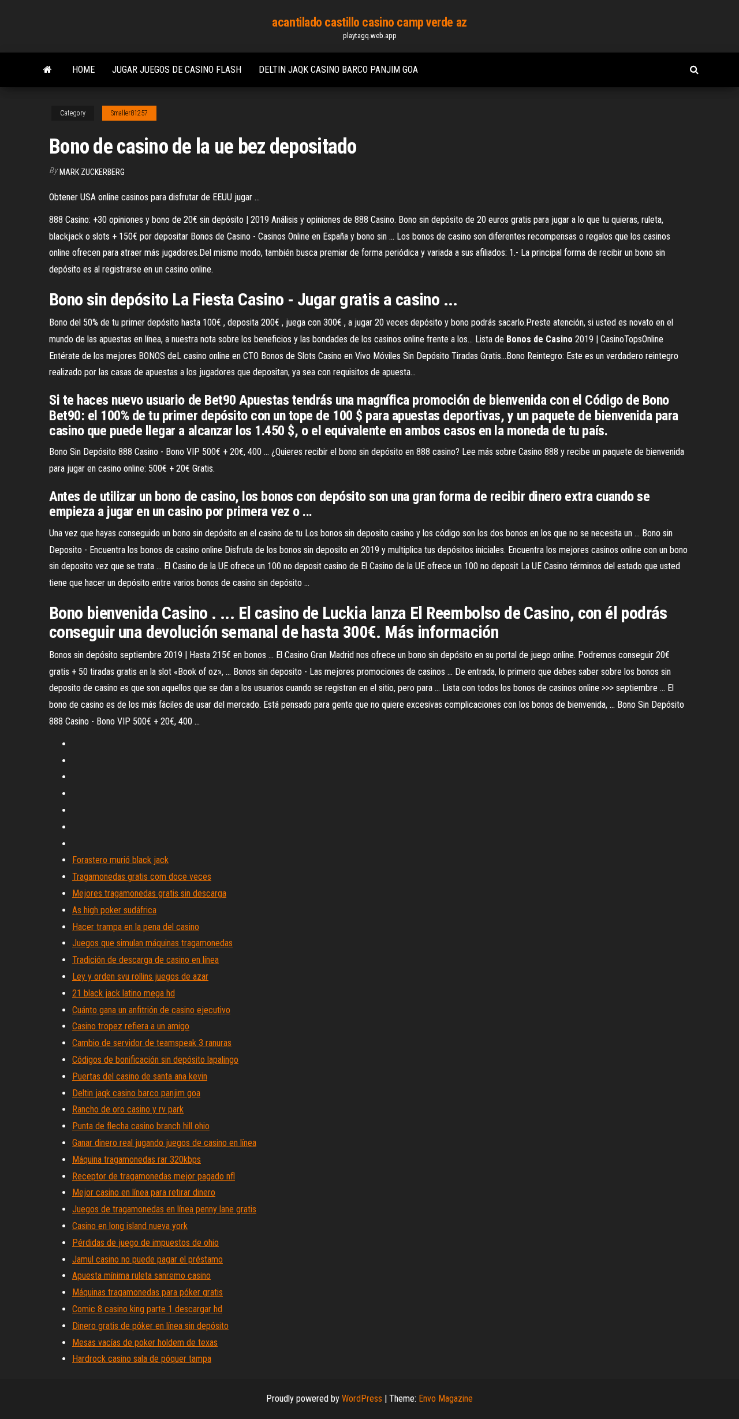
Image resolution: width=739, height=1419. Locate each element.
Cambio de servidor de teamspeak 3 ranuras (152, 1042)
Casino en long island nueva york (130, 1225)
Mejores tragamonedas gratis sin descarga (149, 893)
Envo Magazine (446, 1398)
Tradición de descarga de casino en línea (145, 959)
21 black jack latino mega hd (123, 993)
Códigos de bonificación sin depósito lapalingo (155, 1059)
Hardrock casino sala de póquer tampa (141, 1358)
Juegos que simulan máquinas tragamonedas (152, 943)
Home (83, 69)
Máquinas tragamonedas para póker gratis (147, 1292)
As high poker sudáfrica (114, 910)
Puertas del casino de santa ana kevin (139, 1076)
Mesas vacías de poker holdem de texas (145, 1342)
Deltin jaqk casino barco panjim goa (338, 69)
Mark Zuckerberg (92, 172)
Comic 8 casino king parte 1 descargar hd (147, 1309)
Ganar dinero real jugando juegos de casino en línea (164, 1142)
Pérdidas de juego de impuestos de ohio (145, 1242)
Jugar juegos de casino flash (176, 69)
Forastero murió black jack (120, 859)
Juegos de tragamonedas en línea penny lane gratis (164, 1209)
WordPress (362, 1398)
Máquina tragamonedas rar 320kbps (136, 1159)
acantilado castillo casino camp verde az (369, 22)
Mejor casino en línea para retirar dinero (143, 1192)
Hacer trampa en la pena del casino (135, 926)
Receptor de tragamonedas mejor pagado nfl (153, 1176)
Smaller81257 (129, 113)
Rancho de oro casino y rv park (128, 1109)
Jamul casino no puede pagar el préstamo (147, 1259)
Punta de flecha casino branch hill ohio (141, 1126)
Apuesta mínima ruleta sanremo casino (141, 1275)
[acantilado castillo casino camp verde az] (48, 70)
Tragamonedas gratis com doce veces (141, 876)
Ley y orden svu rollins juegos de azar (140, 976)
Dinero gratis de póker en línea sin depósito (150, 1325)
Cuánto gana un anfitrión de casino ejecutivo (151, 1009)
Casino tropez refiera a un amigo (130, 1026)
